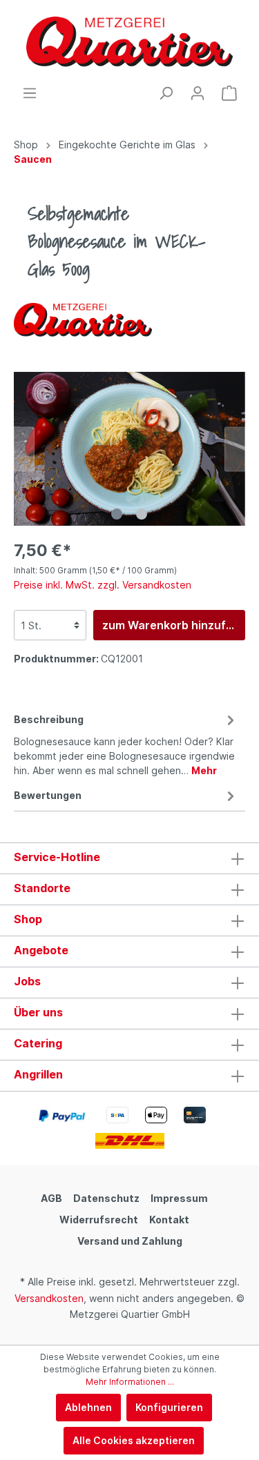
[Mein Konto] (197, 93)
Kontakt (169, 1219)
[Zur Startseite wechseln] (129, 43)
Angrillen (38, 1074)
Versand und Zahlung (129, 1241)
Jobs (27, 981)
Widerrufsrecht (98, 1219)
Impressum (179, 1198)
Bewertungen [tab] (47, 795)
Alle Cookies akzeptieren (134, 1440)
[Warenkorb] (229, 93)
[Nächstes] (234, 448)
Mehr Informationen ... (130, 1382)
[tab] (126, 742)
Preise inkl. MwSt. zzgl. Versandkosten (102, 585)
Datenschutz (106, 1198)
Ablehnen (88, 1407)
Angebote (41, 950)
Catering (38, 1043)
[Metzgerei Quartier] (83, 320)
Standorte (42, 888)
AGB (51, 1198)
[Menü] (30, 93)
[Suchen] (166, 93)
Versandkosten (49, 1298)
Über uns (38, 1012)
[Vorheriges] (24, 448)
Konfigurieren (169, 1407)
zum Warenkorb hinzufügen (173, 625)
